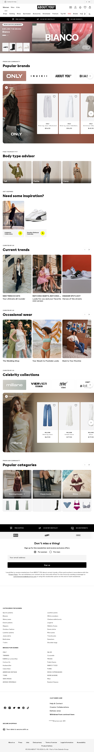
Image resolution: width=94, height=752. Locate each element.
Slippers (5, 626)
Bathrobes (6, 639)
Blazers (5, 616)
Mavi (49, 679)
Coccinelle (50, 655)
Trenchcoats (51, 636)
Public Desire (51, 662)
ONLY (5, 652)
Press (20, 742)
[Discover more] (16, 113)
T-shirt (5, 642)
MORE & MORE (52, 675)
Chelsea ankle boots (54, 619)
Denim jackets (7, 622)
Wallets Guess (52, 626)
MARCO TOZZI (52, 665)
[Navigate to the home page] (15, 699)
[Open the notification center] (80, 7)
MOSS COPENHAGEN (54, 672)
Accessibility (81, 742)
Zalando (61, 749)
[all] (47, 76)
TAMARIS (6, 655)
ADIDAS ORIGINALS (9, 682)
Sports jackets (8, 613)
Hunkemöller (7, 665)
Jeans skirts (7, 636)
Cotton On (6, 662)
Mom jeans (51, 632)
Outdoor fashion (8, 629)
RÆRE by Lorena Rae (10, 659)
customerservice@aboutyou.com (24, 576)
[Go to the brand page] (47, 37)
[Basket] (89, 7)
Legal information (67, 742)
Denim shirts (51, 629)
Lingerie (50, 622)
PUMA (49, 669)
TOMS (5, 675)
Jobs (27, 742)
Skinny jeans (7, 619)
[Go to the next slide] (88, 47)
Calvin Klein (7, 669)
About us (11, 742)
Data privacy (37, 742)
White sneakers (52, 616)
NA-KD (49, 652)
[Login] (75, 7)
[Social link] (5, 707)
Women (6, 7)
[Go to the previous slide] (84, 47)
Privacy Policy (13, 574)
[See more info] (17, 88)
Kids (18, 7)
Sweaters (50, 639)
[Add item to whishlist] (54, 96)
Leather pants (52, 613)
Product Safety (47, 746)
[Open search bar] (89, 14)
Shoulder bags (52, 642)
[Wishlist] (85, 7)
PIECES (49, 659)
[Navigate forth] (85, 14)
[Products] (17, 505)
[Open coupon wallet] (70, 7)
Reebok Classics (52, 682)
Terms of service (51, 742)
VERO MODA (7, 679)
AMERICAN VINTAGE (10, 672)
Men (12, 7)
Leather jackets (8, 632)
